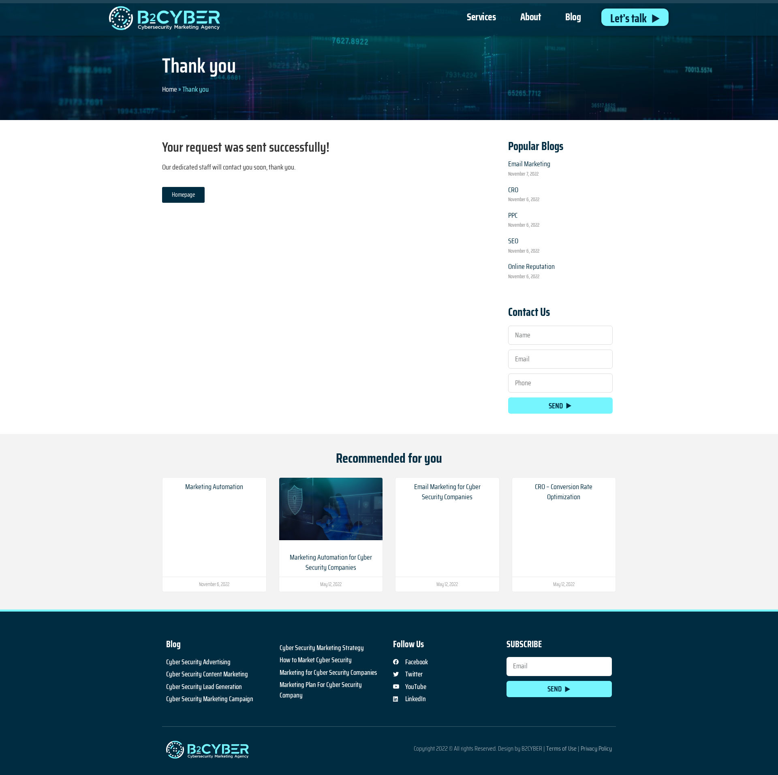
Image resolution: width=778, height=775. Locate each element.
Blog (573, 17)
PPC (512, 215)
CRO (513, 189)
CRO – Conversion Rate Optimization (563, 491)
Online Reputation (531, 266)
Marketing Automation (214, 486)
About (530, 17)
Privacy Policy (596, 748)
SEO (513, 241)
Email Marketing (529, 164)
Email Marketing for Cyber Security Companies (447, 491)
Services (481, 17)
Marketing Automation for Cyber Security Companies (331, 562)
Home (169, 89)
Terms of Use (561, 748)
